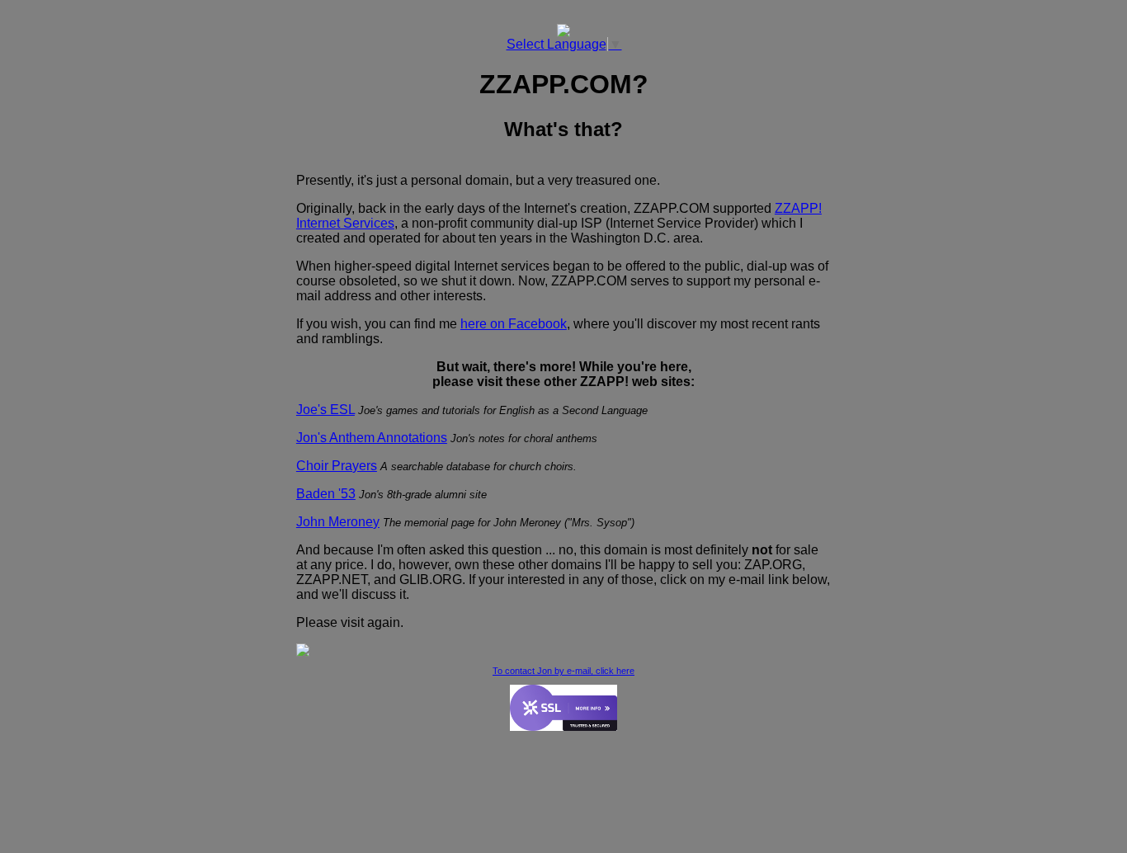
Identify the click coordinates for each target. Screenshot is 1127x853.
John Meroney (338, 522)
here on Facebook (513, 324)
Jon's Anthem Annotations (371, 438)
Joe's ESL (325, 410)
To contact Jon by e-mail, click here (563, 671)
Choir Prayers (336, 466)
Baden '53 (326, 494)
